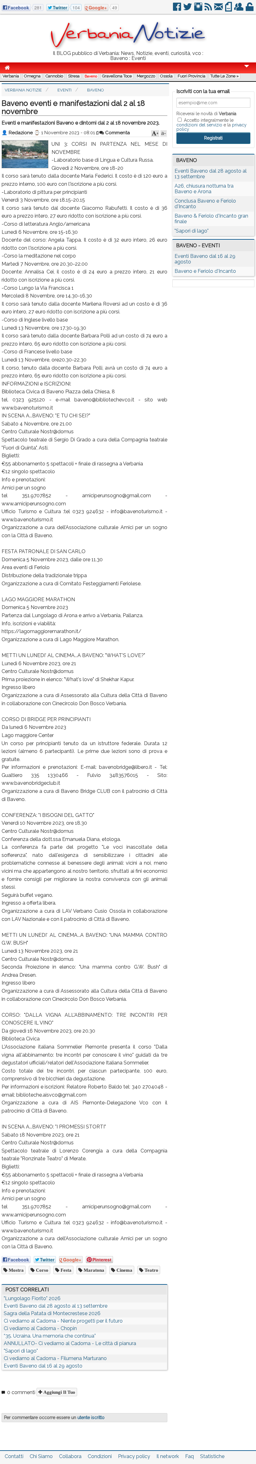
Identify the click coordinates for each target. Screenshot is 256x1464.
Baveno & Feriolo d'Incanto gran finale (211, 218)
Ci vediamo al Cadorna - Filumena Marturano (55, 1358)
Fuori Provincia (191, 76)
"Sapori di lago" (21, 1351)
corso (41, 1270)
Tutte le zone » (224, 76)
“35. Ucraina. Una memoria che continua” (50, 1336)
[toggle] (246, 70)
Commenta (117, 132)
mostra (15, 1270)
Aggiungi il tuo (58, 1392)
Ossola (166, 76)
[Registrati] (239, 9)
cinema (123, 1270)
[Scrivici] (219, 9)
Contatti (14, 1456)
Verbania (10, 76)
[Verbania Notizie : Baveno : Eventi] (128, 48)
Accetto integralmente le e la (211, 124)
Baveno (91, 76)
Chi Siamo (41, 1456)
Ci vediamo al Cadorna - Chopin (40, 1328)
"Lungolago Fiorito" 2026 (32, 1298)
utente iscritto (91, 1417)
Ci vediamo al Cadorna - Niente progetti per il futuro (63, 1321)
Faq (189, 1456)
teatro (150, 1270)
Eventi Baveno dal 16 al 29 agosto (43, 1366)
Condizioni (100, 1456)
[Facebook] (177, 9)
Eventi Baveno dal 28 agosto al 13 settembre (55, 1306)
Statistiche (212, 1456)
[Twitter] (188, 9)
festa (65, 1270)
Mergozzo (146, 76)
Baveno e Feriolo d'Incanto (205, 271)
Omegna (32, 76)
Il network (167, 1456)
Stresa (74, 76)
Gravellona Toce (117, 76)
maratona (93, 1270)
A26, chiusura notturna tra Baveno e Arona (204, 188)
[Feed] (208, 9)
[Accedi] (250, 9)
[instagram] (198, 9)
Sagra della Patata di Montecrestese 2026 (52, 1313)
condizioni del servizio (199, 124)
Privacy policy (134, 1456)
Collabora (70, 1456)
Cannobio (54, 76)
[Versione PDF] (229, 9)
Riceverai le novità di (206, 113)
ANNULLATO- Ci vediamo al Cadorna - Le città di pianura (70, 1343)
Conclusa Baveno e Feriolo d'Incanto (205, 203)
